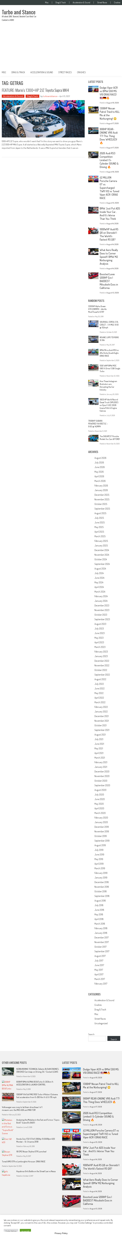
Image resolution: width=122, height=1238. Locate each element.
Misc (47, 2)
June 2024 (99, 577)
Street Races (102, 2)
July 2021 (98, 739)
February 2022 (101, 706)
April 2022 (99, 697)
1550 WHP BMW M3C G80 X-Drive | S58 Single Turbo (110, 368)
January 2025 (101, 545)
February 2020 (101, 817)
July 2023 (99, 628)
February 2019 (100, 872)
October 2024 (100, 559)
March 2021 (99, 757)
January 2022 (101, 711)
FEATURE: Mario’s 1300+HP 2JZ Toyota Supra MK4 (35, 90)
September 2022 (102, 674)
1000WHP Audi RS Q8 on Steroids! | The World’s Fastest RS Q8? (109, 234)
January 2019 (100, 877)
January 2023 (101, 656)
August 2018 (100, 900)
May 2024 (98, 582)
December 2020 (101, 771)
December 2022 (101, 660)
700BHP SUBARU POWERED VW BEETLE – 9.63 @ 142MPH (98, 424)
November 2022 (101, 665)
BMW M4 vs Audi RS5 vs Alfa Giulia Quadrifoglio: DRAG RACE (109, 353)
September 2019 (102, 840)
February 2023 (101, 651)
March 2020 (100, 812)
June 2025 (99, 522)
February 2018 (100, 928)
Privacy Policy (61, 1233)
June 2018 (99, 909)
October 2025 (100, 504)
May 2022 (99, 693)
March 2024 (99, 591)
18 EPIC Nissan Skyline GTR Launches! (31, 1151)
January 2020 (101, 822)
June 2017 (99, 965)
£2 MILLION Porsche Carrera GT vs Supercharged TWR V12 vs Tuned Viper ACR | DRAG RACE (109, 188)
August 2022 (100, 679)
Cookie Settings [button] (11, 1231)
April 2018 (99, 919)
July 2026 (99, 462)
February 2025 (101, 540)
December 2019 (101, 826)
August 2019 (100, 845)
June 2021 (99, 743)
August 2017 (100, 955)
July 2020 (99, 794)
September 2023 (102, 619)
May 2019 (98, 859)
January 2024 (100, 600)
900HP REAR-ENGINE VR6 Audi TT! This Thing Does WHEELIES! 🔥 (109, 135)
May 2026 (99, 471)
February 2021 (100, 762)
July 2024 (99, 573)
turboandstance (50, 96)
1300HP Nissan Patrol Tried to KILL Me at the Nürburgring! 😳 (101, 1085)
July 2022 (99, 683)
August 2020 (100, 789)
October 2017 (100, 946)
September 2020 (102, 785)
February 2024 (101, 596)
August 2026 (100, 457)
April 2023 (99, 642)
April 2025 (99, 531)
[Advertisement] (61, 46)
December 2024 (101, 550)
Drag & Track (60, 2)
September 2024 (102, 563)
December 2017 (101, 937)
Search (91, 1034)
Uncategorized (101, 1023)
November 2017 (101, 942)
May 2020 (99, 803)
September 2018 (102, 896)
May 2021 (98, 748)
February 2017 (100, 983)
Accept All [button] (25, 1231)
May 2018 (98, 914)
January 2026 (101, 490)
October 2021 (100, 725)
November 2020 (102, 776)
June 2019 (99, 854)
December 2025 (101, 494)
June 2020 (99, 799)
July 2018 (98, 905)
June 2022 (99, 688)
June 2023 (99, 633)
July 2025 (99, 517)
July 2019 (98, 849)
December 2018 (101, 882)
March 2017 (99, 979)
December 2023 (101, 605)
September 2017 (101, 951)
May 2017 (98, 969)
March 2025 (99, 536)
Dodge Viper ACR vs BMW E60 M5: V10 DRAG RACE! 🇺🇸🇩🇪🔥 (109, 93)
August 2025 (100, 513)
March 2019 (99, 868)
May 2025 (99, 527)
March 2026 (100, 480)
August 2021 (100, 734)
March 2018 (99, 923)
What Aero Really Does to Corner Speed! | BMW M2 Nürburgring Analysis (109, 256)
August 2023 (100, 623)
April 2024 (99, 587)
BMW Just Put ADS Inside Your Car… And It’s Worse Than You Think (110, 213)
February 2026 (101, 485)
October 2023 (100, 614)
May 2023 (99, 637)
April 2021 (98, 753)
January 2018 (100, 932)
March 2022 (99, 702)
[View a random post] (116, 72)
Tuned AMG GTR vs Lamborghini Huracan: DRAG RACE (23, 1161)
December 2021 (101, 716)
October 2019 (100, 836)
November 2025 (101, 499)
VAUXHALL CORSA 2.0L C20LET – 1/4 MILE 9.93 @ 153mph (109, 325)
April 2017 (98, 974)
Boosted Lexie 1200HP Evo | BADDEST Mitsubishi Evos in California (109, 281)
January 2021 (100, 766)
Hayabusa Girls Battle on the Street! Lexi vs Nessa (36, 1171)
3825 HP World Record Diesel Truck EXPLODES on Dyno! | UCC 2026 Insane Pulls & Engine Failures (109, 405)
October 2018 (100, 891)
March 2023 (99, 646)
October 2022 (100, 670)
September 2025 (102, 508)
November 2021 (101, 720)
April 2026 (99, 476)
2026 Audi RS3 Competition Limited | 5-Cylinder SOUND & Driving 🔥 (109, 160)
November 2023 (101, 610)
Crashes (117, 2)
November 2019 (101, 831)
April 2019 (99, 863)
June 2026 (99, 467)
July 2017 (98, 960)
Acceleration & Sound (81, 2)
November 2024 (101, 554)
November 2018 (101, 886)
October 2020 (100, 780)
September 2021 (101, 729)
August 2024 (100, 568)
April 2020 (99, 808)
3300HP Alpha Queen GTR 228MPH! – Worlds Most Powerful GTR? (97, 309)
